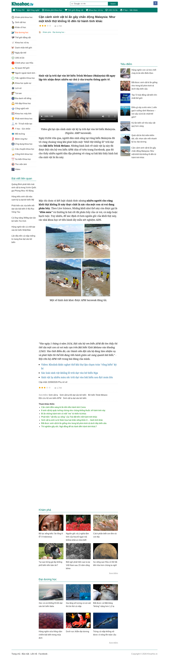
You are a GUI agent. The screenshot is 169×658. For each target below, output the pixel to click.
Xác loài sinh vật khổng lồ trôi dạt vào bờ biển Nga (69, 372)
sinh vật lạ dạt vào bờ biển (74, 398)
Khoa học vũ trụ (95, 10)
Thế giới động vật (75, 10)
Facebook (43, 654)
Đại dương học (58, 32)
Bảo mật (25, 654)
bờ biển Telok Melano (97, 395)
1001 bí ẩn (113, 10)
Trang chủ (19, 10)
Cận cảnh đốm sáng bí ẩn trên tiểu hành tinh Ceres (63, 407)
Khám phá (47, 32)
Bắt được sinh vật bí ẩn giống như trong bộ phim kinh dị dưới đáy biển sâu (74, 423)
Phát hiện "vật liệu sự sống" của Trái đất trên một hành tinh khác (69, 417)
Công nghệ (34, 10)
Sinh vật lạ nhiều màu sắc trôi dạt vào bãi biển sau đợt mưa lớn (77, 377)
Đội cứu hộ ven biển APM (50, 398)
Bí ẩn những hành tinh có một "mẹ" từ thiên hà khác (63, 414)
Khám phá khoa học (53, 10)
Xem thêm (113, 573)
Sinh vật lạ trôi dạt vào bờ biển (73, 395)
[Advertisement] (78, 54)
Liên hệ (34, 654)
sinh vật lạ (53, 395)
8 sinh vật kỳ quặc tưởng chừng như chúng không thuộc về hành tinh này (73, 410)
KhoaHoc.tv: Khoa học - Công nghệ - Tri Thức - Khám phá (25, 3)
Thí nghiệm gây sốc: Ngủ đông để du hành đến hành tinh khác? (69, 426)
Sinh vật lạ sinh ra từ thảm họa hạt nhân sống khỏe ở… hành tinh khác (72, 420)
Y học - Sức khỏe (130, 10)
